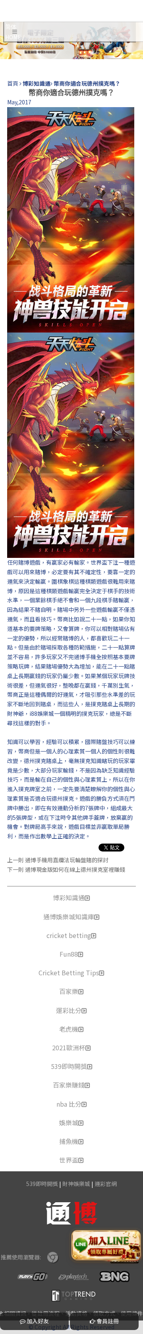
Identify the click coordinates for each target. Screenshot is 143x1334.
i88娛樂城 (41, 713)
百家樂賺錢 (69, 1085)
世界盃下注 (104, 562)
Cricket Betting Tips (69, 972)
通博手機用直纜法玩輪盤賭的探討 (66, 860)
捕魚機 (68, 1141)
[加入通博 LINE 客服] (106, 1245)
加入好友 (37, 1321)
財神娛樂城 (76, 1184)
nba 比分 (68, 1104)
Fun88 (69, 954)
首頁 (12, 83)
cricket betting (68, 935)
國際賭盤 (96, 742)
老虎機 (68, 1029)
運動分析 (68, 808)
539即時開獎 (69, 1066)
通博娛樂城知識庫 (68, 916)
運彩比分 (68, 1010)
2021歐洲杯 (68, 1047)
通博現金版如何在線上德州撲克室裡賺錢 (75, 869)
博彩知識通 (69, 897)
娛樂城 (68, 1122)
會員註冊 (107, 1321)
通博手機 (85, 657)
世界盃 (68, 1160)
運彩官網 (106, 1184)
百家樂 (68, 991)
